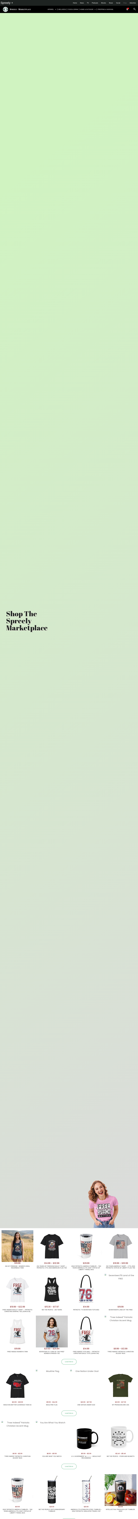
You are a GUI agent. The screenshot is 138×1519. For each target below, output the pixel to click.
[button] (134, 9)
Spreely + (7, 2)
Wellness (62, 9)
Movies (103, 3)
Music (111, 3)
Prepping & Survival (105, 9)
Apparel (51, 9)
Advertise (133, 3)
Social (118, 3)
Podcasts (95, 3)
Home (75, 3)
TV (88, 3)
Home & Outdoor (86, 9)
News (82, 3)
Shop (125, 3)
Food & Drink (73, 9)
